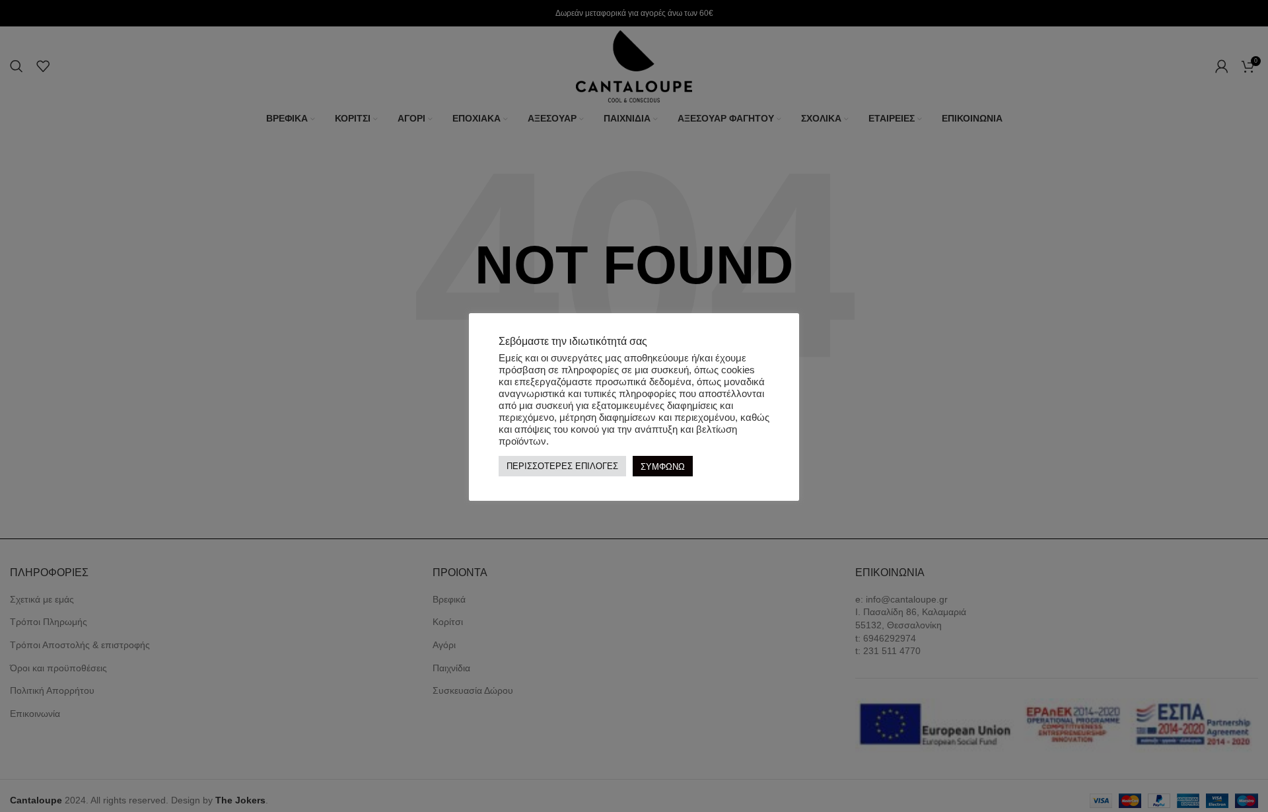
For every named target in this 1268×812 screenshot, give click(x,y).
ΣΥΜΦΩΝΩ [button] (663, 467)
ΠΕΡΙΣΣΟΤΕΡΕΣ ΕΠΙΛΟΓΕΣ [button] (562, 467)
